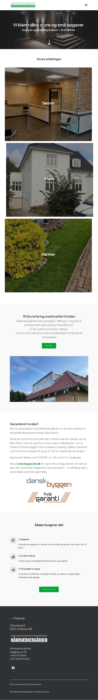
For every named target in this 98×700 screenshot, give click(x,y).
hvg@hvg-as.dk (18, 651)
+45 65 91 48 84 (18, 655)
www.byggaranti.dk (29, 463)
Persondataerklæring (19, 684)
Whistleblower (35, 684)
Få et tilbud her (49, 589)
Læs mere (49, 346)
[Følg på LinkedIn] (13, 667)
